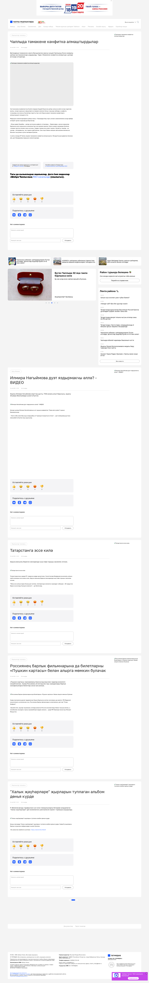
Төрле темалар (80, 926)
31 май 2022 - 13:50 (14, 388)
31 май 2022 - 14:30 (14, 47)
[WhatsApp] (30, 214)
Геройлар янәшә (121, 26)
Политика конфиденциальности (18, 976)
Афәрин (110, 26)
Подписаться (133, 978)
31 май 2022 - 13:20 (14, 556)
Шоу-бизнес (21, 26)
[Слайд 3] (51, 302)
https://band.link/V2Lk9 (38, 829)
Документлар (68, 926)
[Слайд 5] (57, 302)
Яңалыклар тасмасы (19, 35)
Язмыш (12, 26)
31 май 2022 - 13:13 (14, 802)
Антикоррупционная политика (18, 973)
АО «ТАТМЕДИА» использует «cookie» (20, 974)
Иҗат (84, 26)
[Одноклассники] (19, 214)
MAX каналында (41, 177)
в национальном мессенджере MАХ (56, 166)
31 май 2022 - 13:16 (14, 676)
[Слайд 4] (54, 302)
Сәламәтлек (32, 26)
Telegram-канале (18, 166)
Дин (39, 26)
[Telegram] (24, 214)
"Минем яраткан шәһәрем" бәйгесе (67, 26)
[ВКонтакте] (14, 214)
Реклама (91, 26)
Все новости (120, 361)
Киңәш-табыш (48, 26)
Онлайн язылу (101, 26)
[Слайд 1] (46, 302)
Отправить (68, 240)
